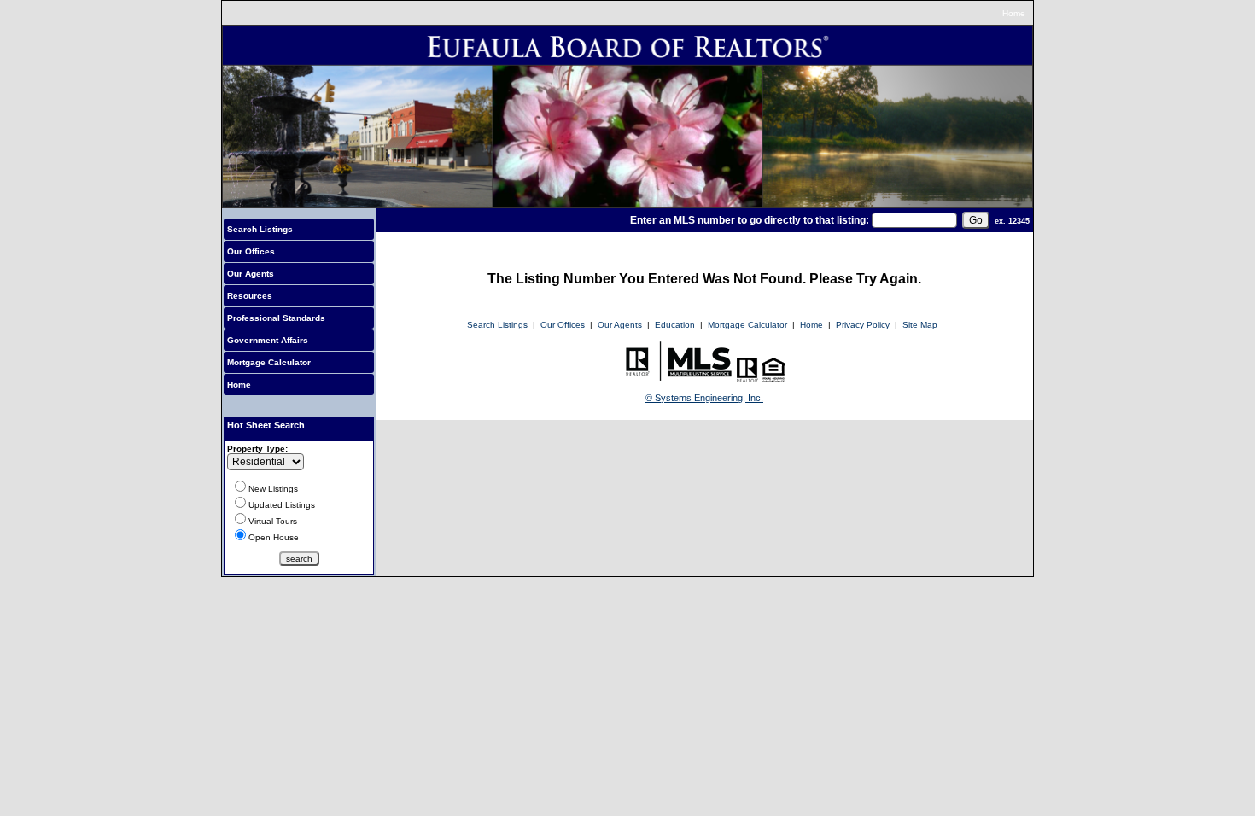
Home (1013, 13)
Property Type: (257, 448)
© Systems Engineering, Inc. (704, 398)
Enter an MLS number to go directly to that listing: (749, 220)
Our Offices (251, 251)
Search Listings (260, 229)
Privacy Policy (863, 324)
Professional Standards (276, 318)
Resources (249, 295)
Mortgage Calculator (269, 362)
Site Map (919, 324)
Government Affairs (267, 340)
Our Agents (250, 273)
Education (675, 324)
